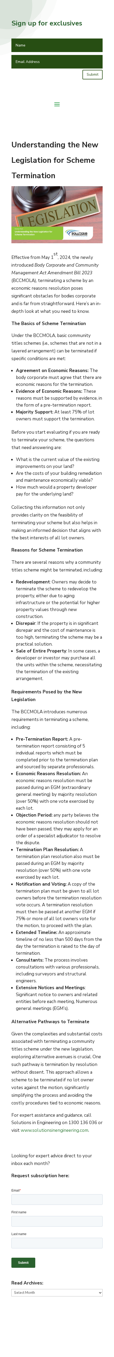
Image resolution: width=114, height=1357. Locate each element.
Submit (92, 74)
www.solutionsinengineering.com (54, 1130)
